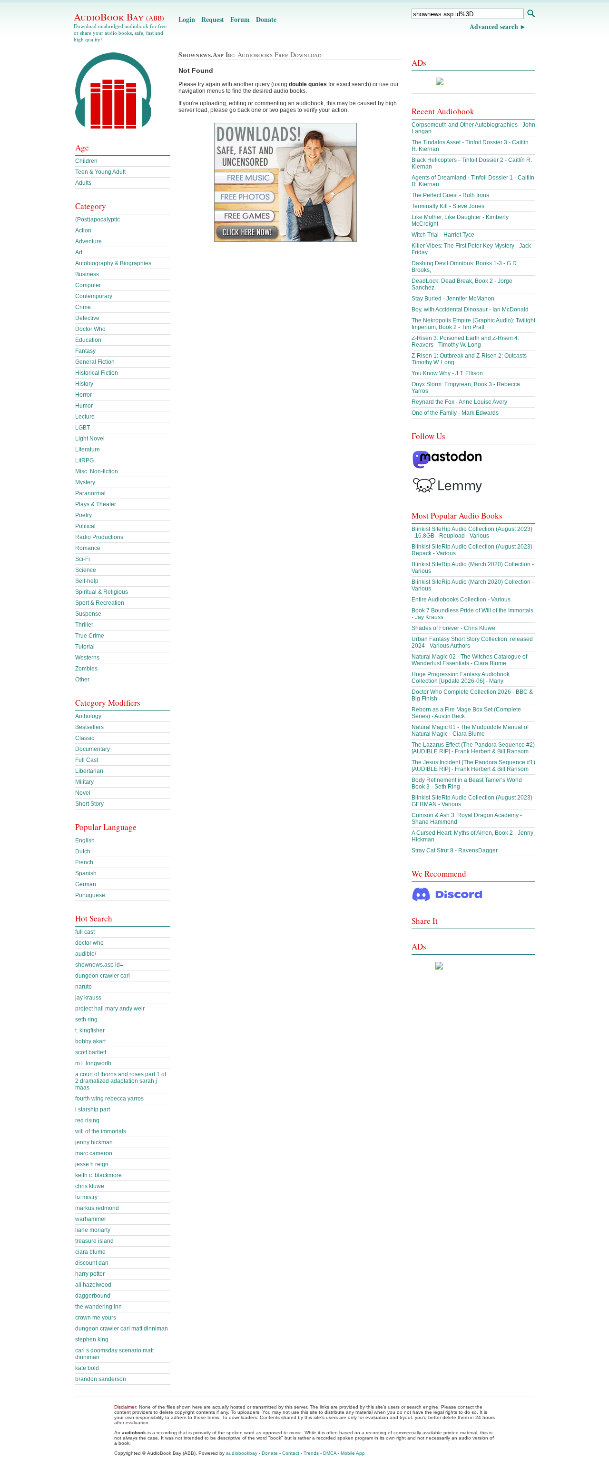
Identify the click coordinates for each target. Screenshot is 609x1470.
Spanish (86, 873)
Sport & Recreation (99, 603)
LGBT (82, 427)
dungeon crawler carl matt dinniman (121, 1328)
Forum (240, 19)
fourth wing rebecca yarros (109, 1098)
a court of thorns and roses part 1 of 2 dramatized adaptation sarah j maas (120, 1081)
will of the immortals (100, 1131)
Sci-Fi (82, 559)
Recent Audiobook (443, 111)
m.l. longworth (93, 1063)
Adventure (88, 241)
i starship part (92, 1109)
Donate (266, 19)
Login (186, 19)
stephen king (91, 1339)
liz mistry (86, 1197)
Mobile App (353, 1453)
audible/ (85, 953)
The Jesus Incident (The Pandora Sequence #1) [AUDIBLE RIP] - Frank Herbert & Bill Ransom (473, 765)
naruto (83, 986)
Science (85, 570)
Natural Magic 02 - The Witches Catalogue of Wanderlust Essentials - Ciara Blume (469, 660)
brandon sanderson (100, 1379)
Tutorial (85, 646)
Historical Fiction (96, 373)
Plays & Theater (95, 504)
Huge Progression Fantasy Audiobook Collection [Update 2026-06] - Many (461, 677)
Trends (311, 1453)
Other (82, 679)
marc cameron (93, 1153)
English (85, 840)
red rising (87, 1120)
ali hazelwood (93, 1284)
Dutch (82, 851)
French (84, 862)
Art (78, 252)
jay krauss (88, 997)
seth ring (86, 1019)
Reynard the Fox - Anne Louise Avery (459, 402)
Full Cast (86, 760)
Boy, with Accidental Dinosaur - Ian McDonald (470, 309)
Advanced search (494, 26)
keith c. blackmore (98, 1175)
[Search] (530, 14)
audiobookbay (241, 1453)
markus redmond (97, 1208)
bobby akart (90, 1041)
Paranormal (90, 493)
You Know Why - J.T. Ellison (447, 373)
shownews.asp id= (99, 964)
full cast (85, 932)
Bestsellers (89, 727)
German (85, 884)
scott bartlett (90, 1052)
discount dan (91, 1263)
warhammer (90, 1219)
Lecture (85, 416)
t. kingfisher (90, 1030)
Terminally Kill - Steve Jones (448, 206)
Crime (83, 307)
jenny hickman (94, 1142)
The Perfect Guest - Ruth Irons (450, 195)
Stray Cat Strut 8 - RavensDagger (455, 850)
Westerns (87, 657)
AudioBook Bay (119, 16)
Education (88, 340)
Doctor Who (90, 329)
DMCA (329, 1453)
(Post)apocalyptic (97, 219)
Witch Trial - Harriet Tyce (443, 234)
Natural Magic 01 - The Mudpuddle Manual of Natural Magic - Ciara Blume (470, 730)
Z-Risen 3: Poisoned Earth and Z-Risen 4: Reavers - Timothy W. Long (465, 341)
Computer (88, 285)
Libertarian (89, 771)
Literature (87, 449)
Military (84, 782)
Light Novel (90, 438)
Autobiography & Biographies (113, 263)
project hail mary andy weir (110, 1008)
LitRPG (84, 460)
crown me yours (95, 1317)
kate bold (87, 1368)
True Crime (89, 635)
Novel (82, 793)
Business (87, 274)
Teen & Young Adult (100, 172)
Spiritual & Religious (101, 592)
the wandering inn (98, 1306)
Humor (84, 405)
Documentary (92, 749)
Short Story (89, 803)
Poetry (83, 515)
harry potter (90, 1273)
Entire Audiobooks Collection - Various (461, 599)
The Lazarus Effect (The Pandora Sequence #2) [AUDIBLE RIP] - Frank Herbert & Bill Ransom (473, 748)
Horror (83, 394)
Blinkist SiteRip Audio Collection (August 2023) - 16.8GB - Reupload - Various (472, 532)
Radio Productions (99, 537)
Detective (87, 318)
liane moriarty (92, 1230)
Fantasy (85, 351)
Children (86, 161)
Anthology (88, 716)
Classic (84, 738)
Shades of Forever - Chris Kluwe (453, 628)
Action (83, 230)
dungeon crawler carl (102, 975)
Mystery (85, 482)
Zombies (86, 668)
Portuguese (90, 895)
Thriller (84, 624)
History (84, 383)
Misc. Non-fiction (96, 471)
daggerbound (92, 1295)
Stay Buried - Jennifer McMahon (453, 298)
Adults (83, 183)
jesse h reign (91, 1164)
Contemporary (93, 296)
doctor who (89, 943)
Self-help (86, 581)
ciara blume (90, 1252)
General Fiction (95, 362)
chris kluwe (89, 1186)
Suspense (88, 613)
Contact (290, 1453)
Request (212, 19)
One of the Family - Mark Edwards (455, 413)
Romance (87, 548)
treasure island (94, 1241)
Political (85, 526)
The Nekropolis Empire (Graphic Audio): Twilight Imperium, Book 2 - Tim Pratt (473, 323)
